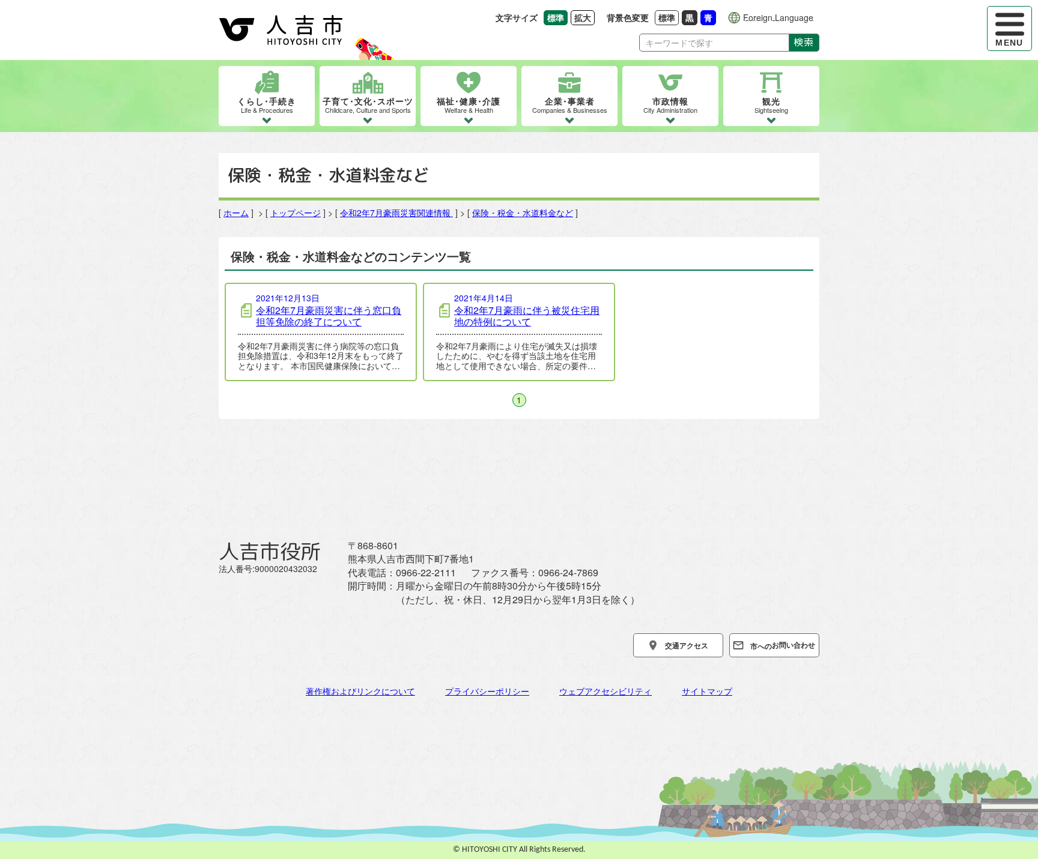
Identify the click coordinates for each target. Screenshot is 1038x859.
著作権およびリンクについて (360, 691)
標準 (668, 17)
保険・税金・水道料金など (522, 212)
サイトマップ (707, 691)
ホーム (236, 212)
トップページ (295, 212)
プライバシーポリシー (487, 691)
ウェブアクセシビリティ (605, 691)
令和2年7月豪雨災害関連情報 (396, 212)
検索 (804, 42)
